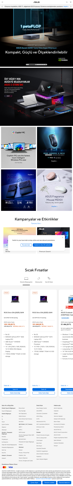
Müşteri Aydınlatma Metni (60, 437)
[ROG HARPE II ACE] (54, 132)
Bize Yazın (39, 443)
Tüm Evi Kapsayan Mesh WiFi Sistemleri (26, 435)
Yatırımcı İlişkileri (58, 416)
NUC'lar (4, 450)
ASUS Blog (39, 416)
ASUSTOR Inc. (58, 429)
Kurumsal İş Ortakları (59, 424)
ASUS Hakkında (58, 408)
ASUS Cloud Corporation (60, 432)
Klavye (20, 450)
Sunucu (21, 444)
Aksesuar (4, 430)
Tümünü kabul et (64, 482)
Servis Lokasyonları (41, 437)
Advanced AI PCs (41, 421)
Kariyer (56, 445)
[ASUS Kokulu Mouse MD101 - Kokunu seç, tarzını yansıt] (54, 190)
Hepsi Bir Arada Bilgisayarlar (9, 444)
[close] (62, 237)
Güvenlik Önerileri (41, 448)
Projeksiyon (5, 439)
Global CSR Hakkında (59, 419)
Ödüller (56, 413)
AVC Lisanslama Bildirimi (42, 424)
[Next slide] (71, 6)
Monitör (4, 436)
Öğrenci (4, 427)
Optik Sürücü (22, 416)
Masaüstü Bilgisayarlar (8, 447)
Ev (2, 416)
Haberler (56, 411)
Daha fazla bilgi (15, 393)
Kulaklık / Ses (22, 455)
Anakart (4, 458)
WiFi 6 (20, 429)
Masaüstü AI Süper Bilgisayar (26, 442)
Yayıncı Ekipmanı (23, 458)
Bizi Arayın (39, 446)
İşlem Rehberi (57, 440)
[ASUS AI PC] (18, 147)
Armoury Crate (40, 427)
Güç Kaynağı (22, 411)
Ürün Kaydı (39, 440)
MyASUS (38, 456)
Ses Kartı (21, 421)
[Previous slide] (2, 6)
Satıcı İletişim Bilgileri (42, 459)
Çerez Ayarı (34, 482)
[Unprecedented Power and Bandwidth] (54, 147)
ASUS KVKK (57, 435)
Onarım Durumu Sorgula (42, 435)
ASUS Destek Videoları (42, 454)
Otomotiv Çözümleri (41, 413)
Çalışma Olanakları (59, 443)
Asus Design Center (41, 408)
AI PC (38, 419)
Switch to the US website (42, 245)
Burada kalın (26, 245)
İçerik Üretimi (5, 424)
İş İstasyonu (5, 442)
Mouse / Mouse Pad (24, 452)
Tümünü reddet (49, 482)
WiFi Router (22, 432)
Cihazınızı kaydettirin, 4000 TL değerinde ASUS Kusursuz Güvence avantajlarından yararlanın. (36, 6)
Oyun (3, 422)
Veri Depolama (23, 413)
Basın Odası (57, 421)
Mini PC (4, 452)
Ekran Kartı (22, 408)
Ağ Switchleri (22, 439)
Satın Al (15, 389)
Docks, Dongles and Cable (26, 460)
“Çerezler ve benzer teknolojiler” (43, 478)
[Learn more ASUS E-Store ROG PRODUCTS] (36, 125)
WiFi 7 (20, 427)
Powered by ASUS (59, 427)
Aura (37, 429)
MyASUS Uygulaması (42, 451)
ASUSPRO (39, 411)
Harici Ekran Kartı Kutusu (25, 419)
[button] (2, 2)
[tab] (35, 64)
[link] (36, 2)
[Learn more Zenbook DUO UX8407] (36, 66)
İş (2, 419)
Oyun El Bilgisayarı (7, 411)
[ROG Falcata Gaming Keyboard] (18, 190)
